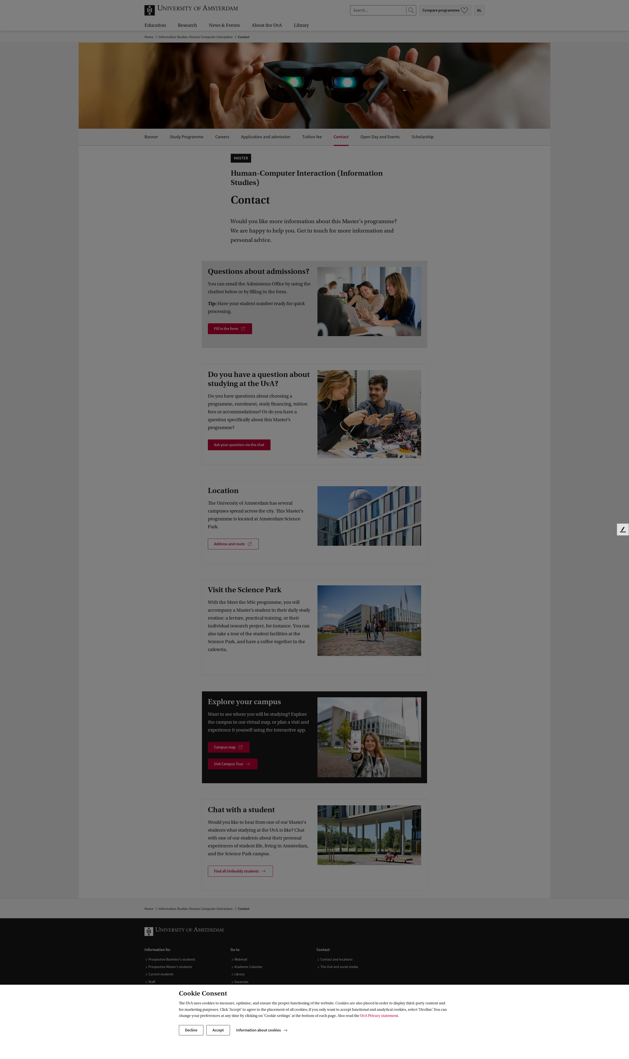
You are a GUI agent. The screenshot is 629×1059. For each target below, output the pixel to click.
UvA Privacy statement (379, 1015)
